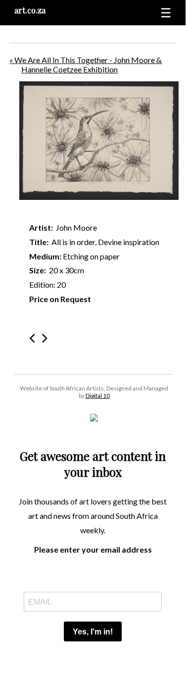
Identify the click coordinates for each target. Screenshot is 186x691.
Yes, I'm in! (93, 632)
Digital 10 (98, 395)
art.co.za (30, 10)
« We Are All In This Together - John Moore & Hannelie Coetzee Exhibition (85, 64)
